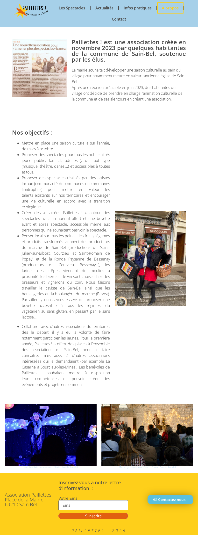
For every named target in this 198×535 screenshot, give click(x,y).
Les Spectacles (72, 8)
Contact (119, 19)
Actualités (104, 8)
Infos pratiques (138, 8)
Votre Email (68, 498)
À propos (170, 8)
